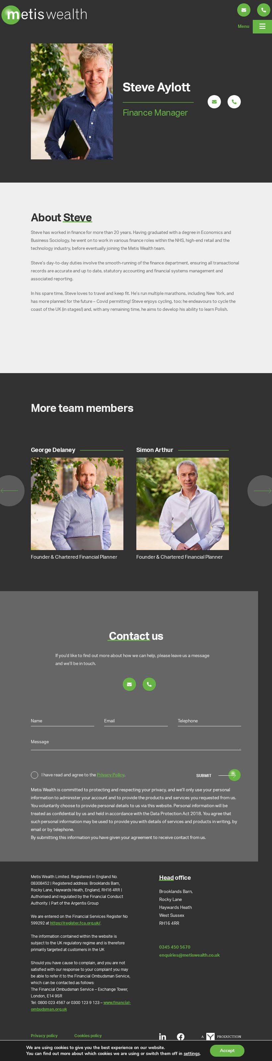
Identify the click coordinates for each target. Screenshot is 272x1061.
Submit (203, 776)
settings (192, 1054)
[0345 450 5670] (234, 102)
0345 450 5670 (174, 947)
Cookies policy (88, 1036)
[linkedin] (162, 1037)
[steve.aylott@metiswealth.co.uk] (214, 102)
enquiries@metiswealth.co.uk (189, 955)
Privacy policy (44, 1036)
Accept (227, 1050)
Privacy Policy (110, 775)
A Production (221, 1036)
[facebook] (180, 1037)
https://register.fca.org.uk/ (75, 923)
